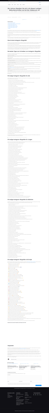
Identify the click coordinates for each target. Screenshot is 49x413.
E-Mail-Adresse (21, 381)
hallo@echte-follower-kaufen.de (22, 0)
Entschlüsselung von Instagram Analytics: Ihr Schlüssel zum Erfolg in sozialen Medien (36, 367)
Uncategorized (15, 11)
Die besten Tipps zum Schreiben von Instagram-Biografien (14, 23)
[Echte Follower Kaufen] (8, 2)
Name (8, 381)
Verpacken (9, 28)
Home (12, 11)
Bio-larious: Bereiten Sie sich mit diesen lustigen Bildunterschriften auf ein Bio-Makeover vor (28, 11)
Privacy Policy (9, 397)
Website (31, 381)
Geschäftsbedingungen (10, 396)
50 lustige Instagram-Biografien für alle (12, 24)
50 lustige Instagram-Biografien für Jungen (12, 25)
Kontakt (8, 394)
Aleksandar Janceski (13, 359)
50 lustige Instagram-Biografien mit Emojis (12, 27)
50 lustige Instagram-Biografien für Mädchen (13, 26)
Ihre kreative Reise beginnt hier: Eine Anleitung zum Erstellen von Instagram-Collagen (24, 367)
